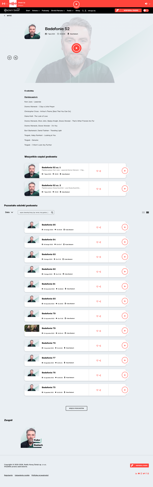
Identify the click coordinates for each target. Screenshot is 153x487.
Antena (35, 10)
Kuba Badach (74, 34)
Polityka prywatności (40, 475)
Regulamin (8, 475)
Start (28, 10)
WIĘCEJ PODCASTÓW (76, 408)
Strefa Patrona (57, 10)
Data (7, 212)
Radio (69, 10)
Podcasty (45, 10)
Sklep (78, 10)
